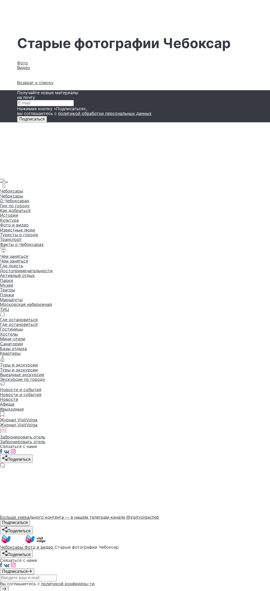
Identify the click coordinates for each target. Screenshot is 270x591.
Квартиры (10, 353)
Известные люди (17, 230)
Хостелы (9, 334)
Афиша (7, 404)
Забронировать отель (22, 441)
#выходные (12, 409)
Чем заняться (14, 261)
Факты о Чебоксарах (22, 244)
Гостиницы (11, 329)
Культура (9, 220)
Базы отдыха (13, 348)
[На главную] (23, 542)
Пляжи (7, 294)
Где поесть (11, 265)
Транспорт (11, 239)
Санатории (11, 343)
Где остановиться (19, 324)
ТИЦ (4, 309)
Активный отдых (17, 275)
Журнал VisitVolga (18, 424)
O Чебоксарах (14, 200)
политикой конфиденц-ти (68, 583)
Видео (23, 67)
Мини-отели (12, 338)
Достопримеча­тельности (26, 270)
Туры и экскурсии (19, 369)
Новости (9, 399)
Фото (22, 62)
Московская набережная (26, 304)
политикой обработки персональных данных (105, 113)
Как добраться (15, 210)
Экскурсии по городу (22, 379)
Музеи (6, 285)
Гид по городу (15, 205)
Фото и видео (14, 225)
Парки (6, 280)
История (9, 215)
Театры (7, 289)
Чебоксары (11, 196)
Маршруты (11, 299)
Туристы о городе (19, 234)
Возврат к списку (35, 82)
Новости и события (20, 394)
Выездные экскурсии (22, 374)
